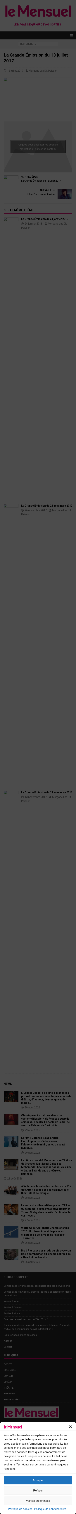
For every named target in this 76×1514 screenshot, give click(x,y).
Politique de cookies (20, 1509)
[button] (70, 1427)
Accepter (38, 1480)
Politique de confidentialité (50, 1509)
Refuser (38, 1490)
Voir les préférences (38, 1500)
